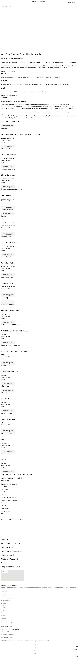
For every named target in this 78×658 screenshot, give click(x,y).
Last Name (4, 491)
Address (3, 514)
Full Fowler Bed (7, 283)
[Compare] (3, 131)
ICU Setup (4, 402)
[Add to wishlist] (11, 131)
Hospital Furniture (5, 600)
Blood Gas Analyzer (8, 155)
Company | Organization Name (9, 497)
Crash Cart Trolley (7, 263)
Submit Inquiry (39, 536)
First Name (4, 486)
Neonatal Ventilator (8, 419)
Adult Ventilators (7, 399)
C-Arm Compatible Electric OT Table (14, 351)
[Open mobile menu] (1, 2)
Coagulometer (6, 195)
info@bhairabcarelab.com (10, 567)
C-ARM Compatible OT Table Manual (14, 331)
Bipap (3, 439)
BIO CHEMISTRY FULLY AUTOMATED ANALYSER (20, 134)
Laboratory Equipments (7, 138)
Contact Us (3, 620)
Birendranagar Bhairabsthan (11, 551)
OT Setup (3, 314)
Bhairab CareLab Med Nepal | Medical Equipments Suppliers (21, 640)
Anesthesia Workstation (10, 311)
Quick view (7, 131)
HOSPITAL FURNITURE (8, 226)
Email (2, 503)
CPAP (3, 460)
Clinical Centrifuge (8, 175)
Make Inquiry (8, 146)
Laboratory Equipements (7, 598)
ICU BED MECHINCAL (9, 243)
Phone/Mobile (5, 508)
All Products (4, 595)
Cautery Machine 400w (9, 371)
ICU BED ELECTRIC (9, 222)
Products (3, 615)
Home (2, 610)
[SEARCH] (77, 5)
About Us (3, 613)
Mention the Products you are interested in (12, 519)
